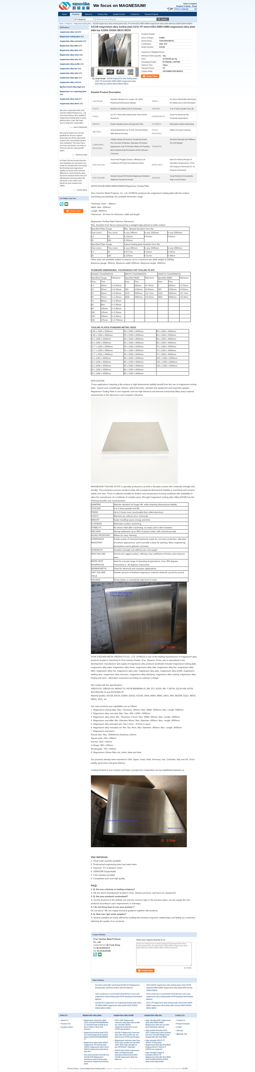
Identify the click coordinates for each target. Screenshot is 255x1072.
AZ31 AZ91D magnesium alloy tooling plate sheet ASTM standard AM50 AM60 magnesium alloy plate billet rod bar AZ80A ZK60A (169, 987)
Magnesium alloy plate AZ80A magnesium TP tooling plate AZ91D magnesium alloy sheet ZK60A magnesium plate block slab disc (96, 1047)
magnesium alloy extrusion (71, 41)
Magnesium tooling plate (82, 23)
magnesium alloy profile (70, 64)
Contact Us (134, 14)
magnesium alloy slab (69, 99)
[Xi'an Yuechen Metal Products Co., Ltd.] (195, 9)
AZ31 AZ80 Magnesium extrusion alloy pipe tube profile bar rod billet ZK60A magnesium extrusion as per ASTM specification (127, 1024)
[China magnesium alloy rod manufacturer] (75, 6)
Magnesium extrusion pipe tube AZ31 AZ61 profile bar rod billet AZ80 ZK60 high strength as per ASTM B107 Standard (127, 1043)
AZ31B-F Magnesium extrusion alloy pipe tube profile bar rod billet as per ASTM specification (127, 1035)
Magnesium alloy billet (69, 46)
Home (64, 14)
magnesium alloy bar (68, 69)
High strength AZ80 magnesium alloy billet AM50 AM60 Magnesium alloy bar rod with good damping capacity (158, 1023)
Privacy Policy (73, 1069)
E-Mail (179, 1027)
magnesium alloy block (69, 104)
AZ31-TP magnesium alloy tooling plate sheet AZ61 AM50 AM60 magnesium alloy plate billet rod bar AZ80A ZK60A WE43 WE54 (169, 1005)
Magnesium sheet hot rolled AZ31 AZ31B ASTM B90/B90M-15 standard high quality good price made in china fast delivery (96, 1024)
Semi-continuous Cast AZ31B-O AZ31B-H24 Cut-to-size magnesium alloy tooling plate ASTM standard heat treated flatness (118, 996)
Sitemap (179, 1030)
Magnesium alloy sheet (69, 55)
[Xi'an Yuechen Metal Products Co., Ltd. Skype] (95, 954)
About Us (88, 14)
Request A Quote (183, 6)
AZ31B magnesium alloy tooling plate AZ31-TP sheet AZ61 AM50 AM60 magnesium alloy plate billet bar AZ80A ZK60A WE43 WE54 (116, 81)
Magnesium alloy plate (69, 50)
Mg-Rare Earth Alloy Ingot (70, 87)
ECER (185, 1069)
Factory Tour (103, 14)
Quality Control (119, 14)
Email (194, 6)
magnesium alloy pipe (69, 78)
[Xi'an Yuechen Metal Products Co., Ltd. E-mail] (100, 954)
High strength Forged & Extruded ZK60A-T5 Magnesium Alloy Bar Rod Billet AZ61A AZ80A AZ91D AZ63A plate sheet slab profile (158, 1057)
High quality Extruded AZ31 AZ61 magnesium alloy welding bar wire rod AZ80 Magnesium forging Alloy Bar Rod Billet (158, 1033)
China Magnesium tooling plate (92, 1069)
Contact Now (151, 76)
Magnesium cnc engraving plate (73, 91)
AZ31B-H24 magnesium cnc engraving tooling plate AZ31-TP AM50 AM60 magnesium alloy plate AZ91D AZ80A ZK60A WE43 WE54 (118, 1005)
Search (164, 19)
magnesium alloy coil (68, 82)
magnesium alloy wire (69, 59)
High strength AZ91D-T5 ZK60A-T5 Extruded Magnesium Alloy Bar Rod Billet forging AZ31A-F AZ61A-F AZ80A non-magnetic (158, 1044)
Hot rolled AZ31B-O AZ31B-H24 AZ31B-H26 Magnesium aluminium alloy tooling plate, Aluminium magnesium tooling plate (96, 1059)
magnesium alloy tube (69, 73)
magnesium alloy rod (68, 32)
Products (75, 14)
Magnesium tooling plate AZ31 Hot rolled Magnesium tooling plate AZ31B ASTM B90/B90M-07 (96, 1036)
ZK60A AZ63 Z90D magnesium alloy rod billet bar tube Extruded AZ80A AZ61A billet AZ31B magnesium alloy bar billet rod (127, 1054)
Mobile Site (182, 1034)
